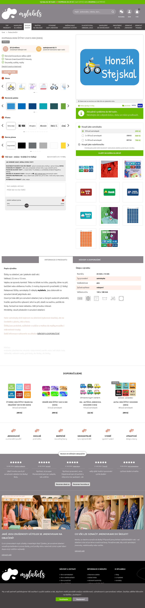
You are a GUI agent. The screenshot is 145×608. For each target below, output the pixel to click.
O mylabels (119, 577)
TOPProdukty (7, 27)
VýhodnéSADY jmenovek (52, 27)
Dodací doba (92, 577)
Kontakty (119, 580)
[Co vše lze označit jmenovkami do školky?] (109, 512)
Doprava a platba (94, 574)
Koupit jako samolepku (92, 127)
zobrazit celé (6, 555)
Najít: (77, 12)
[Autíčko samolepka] (109, 192)
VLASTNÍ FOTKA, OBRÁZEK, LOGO (87, 27)
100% (26, 205)
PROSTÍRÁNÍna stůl (117, 27)
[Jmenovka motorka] (86, 192)
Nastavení (80, 599)
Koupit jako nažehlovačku (93, 144)
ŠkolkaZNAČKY (27, 27)
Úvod (3, 32)
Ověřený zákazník (20, 466)
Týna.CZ (104, 466)
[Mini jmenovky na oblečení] (109, 215)
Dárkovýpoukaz (138, 27)
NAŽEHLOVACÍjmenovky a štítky (70, 27)
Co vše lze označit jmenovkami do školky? (101, 534)
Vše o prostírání (66, 580)
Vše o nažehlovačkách (68, 577)
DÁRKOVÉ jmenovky (128, 27)
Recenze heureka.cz (81, 484)
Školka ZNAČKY (13, 32)
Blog (117, 574)
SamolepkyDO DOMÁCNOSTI (103, 27)
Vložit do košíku (109, 153)
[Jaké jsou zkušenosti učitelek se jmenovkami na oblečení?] (36, 512)
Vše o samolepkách (67, 574)
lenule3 (48, 466)
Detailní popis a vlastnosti (11, 66)
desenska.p (76, 466)
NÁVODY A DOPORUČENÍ (48, 333)
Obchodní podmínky (94, 580)
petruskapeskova (133, 466)
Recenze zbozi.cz (62, 484)
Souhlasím (63, 599)
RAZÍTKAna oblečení (37, 27)
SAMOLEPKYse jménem (18, 27)
